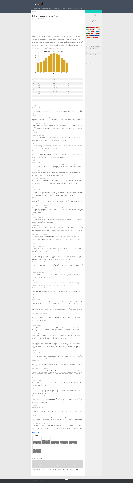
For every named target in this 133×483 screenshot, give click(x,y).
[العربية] (87, 27)
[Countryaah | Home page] (38, 3)
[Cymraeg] (95, 27)
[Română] (89, 35)
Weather (34, 11)
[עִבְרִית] (97, 29)
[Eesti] (90, 29)
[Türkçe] (89, 37)
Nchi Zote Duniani (35, 480)
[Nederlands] (94, 33)
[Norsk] (92, 33)
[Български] (89, 27)
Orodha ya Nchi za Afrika (36, 8)
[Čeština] (94, 27)
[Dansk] (97, 27)
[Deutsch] (99, 27)
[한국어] (99, 31)
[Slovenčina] (92, 35)
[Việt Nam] (94, 37)
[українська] (90, 37)
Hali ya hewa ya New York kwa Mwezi (93, 46)
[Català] (92, 27)
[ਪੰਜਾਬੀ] (95, 33)
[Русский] (90, 35)
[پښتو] (99, 33)
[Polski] (97, 33)
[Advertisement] (57, 27)
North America (89, 63)
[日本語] (94, 31)
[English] (92, 37)
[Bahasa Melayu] (90, 33)
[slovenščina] (94, 35)
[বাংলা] (90, 27)
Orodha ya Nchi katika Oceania (68, 8)
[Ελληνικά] (87, 29)
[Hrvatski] (87, 31)
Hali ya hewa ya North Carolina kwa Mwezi (56, 469)
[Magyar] (89, 31)
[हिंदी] (99, 29)
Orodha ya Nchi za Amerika (78, 8)
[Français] (95, 29)
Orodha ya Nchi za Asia (46, 8)
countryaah (35, 18)
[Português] (87, 35)
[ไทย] (99, 35)
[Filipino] (87, 37)
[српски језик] (95, 35)
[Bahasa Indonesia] (90, 31)
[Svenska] (97, 35)
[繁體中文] (97, 37)
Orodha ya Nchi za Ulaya (56, 8)
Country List (89, 61)
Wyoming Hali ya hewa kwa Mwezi (72, 469)
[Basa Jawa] (95, 31)
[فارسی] (92, 29)
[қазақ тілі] (97, 31)
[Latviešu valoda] (89, 33)
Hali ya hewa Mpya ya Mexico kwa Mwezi (93, 43)
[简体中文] (95, 37)
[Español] (89, 29)
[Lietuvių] (87, 33)
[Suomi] (94, 29)
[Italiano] (92, 31)
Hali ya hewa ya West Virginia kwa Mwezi (39, 469)
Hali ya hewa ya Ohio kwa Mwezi (92, 54)
